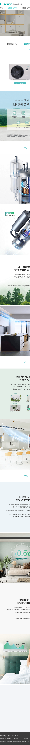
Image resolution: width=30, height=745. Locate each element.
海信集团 (2, 738)
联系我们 (16, 738)
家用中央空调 (12, 8)
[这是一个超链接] (11, 4)
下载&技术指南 (25, 738)
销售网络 (9, 738)
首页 (1, 8)
